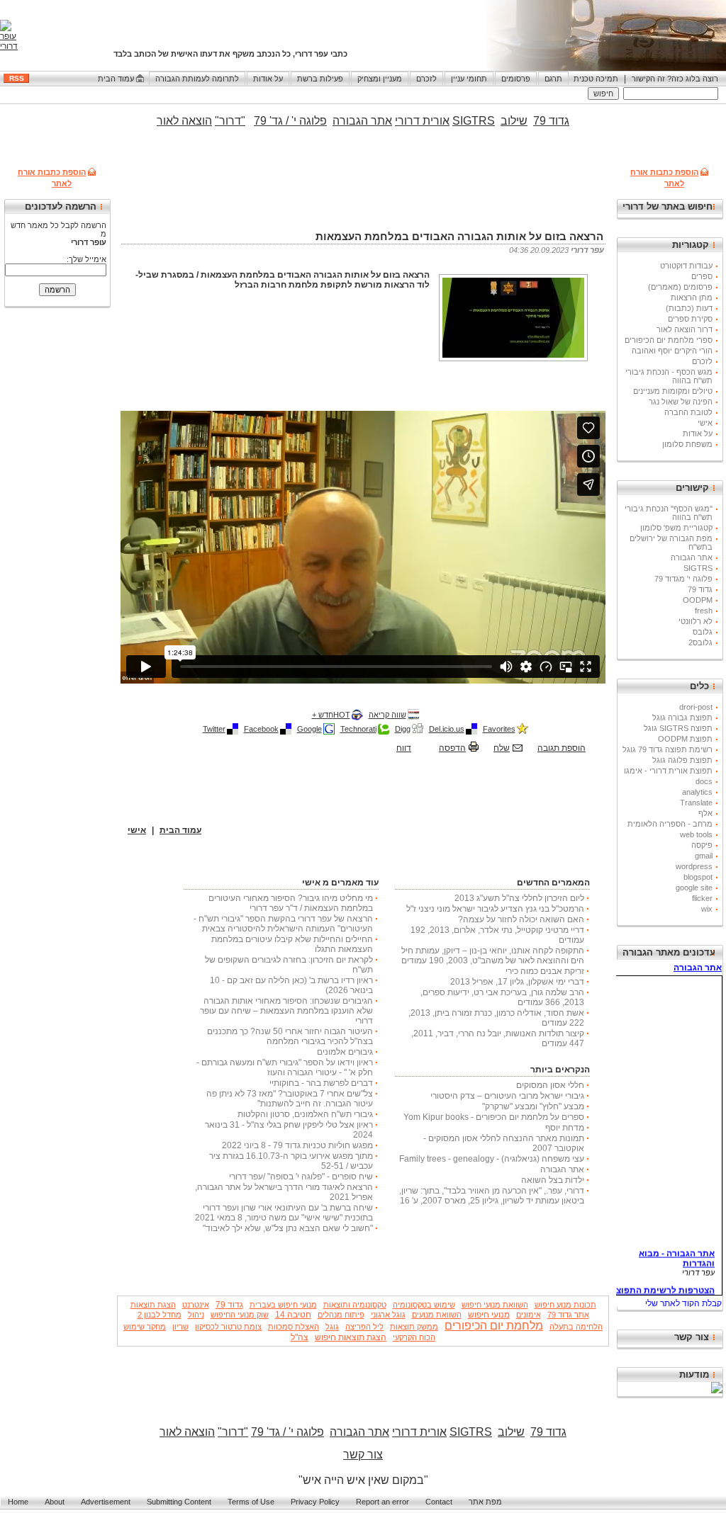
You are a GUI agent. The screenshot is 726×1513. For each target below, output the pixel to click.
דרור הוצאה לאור (685, 329)
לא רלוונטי (695, 621)
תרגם (553, 78)
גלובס (703, 632)
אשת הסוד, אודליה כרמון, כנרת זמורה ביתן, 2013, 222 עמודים (496, 1018)
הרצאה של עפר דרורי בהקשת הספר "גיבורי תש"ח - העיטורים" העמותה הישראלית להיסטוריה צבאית (283, 924)
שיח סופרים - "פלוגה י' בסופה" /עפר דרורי (301, 1177)
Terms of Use (251, 1501)
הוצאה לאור (187, 1432)
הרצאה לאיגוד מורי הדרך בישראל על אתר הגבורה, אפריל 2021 (284, 1192)
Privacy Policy (315, 1501)
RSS (16, 78)
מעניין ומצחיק (379, 78)
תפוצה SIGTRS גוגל (678, 728)
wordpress (694, 866)
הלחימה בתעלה (576, 1326)
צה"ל (299, 1337)
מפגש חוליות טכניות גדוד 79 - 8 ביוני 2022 (297, 1145)
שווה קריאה (387, 714)
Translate (696, 802)
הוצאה (195, 121)
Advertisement (105, 1501)
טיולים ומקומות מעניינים (673, 391)
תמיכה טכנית (596, 78)
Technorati (358, 729)
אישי (705, 423)
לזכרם (426, 78)
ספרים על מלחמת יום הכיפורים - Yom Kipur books (493, 1117)
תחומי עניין (469, 78)
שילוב (514, 121)
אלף (705, 813)
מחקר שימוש (144, 1326)
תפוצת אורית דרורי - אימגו (668, 770)
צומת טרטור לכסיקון (228, 1326)
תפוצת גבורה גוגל (682, 717)
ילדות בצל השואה (552, 1180)
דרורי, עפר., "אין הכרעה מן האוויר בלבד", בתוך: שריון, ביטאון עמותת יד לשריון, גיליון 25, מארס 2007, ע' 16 (491, 1196)
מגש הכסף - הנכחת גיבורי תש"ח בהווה (669, 376)
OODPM (698, 600)
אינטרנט (195, 1304)
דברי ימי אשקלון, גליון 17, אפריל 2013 (517, 982)
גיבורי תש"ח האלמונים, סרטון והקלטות (305, 1114)
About (55, 1501)
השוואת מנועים (437, 1314)
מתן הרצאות (692, 297)
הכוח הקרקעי (414, 1337)
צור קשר (691, 1337)
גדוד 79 (700, 589)
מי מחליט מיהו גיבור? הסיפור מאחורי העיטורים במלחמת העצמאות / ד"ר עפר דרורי (290, 903)
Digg (403, 729)
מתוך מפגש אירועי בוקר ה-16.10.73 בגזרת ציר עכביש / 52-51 (291, 1161)
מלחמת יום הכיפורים (494, 1326)
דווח (403, 748)
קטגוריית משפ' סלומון (676, 527)
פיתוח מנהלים (341, 1314)
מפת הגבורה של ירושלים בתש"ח (671, 542)
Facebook (261, 729)
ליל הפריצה (364, 1326)
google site (694, 887)
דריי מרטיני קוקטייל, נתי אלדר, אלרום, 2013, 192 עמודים (497, 935)
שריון (180, 1326)
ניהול (196, 1314)
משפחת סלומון (687, 444)
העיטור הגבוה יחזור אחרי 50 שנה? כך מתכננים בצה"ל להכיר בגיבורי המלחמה (290, 1036)
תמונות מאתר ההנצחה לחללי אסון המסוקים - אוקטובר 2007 (503, 1143)
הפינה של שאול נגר (681, 401)
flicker (702, 898)
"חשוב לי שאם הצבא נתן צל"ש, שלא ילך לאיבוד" (288, 1228)
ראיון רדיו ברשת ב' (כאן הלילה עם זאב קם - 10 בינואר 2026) (291, 985)
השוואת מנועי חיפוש (495, 1304)
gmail (704, 855)
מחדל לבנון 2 (160, 1314)
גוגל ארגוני (388, 1314)
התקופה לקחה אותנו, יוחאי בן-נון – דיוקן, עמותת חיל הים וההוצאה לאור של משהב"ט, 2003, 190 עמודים (492, 955)
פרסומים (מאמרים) (680, 287)
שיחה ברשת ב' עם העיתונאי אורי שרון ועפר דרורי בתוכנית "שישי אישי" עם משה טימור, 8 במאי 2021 (284, 1213)
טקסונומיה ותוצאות (354, 1304)
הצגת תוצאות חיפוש (350, 1337)
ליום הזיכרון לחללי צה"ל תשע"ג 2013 (519, 898)
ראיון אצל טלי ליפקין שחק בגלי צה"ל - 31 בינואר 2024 (289, 1130)
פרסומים (515, 78)
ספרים (702, 276)
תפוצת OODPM (685, 739)
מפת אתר (485, 1501)
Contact (438, 1501)
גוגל (332, 1326)
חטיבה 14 (293, 1315)
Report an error (382, 1501)
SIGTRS (698, 568)
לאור (168, 121)
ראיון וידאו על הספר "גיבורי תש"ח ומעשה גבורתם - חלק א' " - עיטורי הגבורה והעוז (284, 1067)
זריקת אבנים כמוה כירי (545, 971)
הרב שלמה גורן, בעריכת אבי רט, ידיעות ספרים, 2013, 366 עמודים (502, 997)
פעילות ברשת (320, 78)
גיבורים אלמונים (345, 1052)
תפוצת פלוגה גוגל (682, 760)
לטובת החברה (688, 412)
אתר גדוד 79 (568, 1314)
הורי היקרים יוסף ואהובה (672, 350)
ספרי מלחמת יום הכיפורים (669, 340)
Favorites (499, 729)
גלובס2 (700, 642)
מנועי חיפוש (489, 1315)
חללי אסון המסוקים (550, 1085)
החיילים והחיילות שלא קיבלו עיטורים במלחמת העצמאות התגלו (292, 944)
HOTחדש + (331, 714)
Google (309, 729)
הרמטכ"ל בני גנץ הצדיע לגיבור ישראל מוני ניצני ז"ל (495, 909)
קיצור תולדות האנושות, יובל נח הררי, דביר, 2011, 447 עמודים (497, 1038)
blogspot (698, 877)
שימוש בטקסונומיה (424, 1304)
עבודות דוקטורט (686, 265)
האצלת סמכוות (293, 1326)
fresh (704, 610)
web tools (696, 834)
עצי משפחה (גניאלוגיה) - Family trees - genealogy (491, 1159)
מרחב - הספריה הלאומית (670, 824)
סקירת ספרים (690, 318)
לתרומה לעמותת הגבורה (197, 78)
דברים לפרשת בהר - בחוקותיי (321, 1083)
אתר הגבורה (692, 557)
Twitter (214, 729)
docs (704, 781)
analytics (697, 792)
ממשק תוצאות (414, 1326)
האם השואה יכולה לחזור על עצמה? (521, 919)
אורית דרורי (422, 121)
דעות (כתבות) (689, 308)
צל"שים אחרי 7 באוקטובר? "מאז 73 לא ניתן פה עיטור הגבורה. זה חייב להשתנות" (289, 1099)
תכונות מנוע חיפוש (565, 1304)
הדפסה (452, 748)
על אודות (268, 78)
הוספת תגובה (561, 748)
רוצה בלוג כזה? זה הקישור (675, 78)
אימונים (528, 1314)
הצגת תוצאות (153, 1304)
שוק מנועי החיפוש (240, 1314)
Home (18, 1501)
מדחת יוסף (564, 1128)
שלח (501, 748)
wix (707, 909)
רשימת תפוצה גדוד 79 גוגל (667, 749)
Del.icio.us (446, 729)
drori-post (696, 707)
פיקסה (702, 845)
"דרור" (230, 121)
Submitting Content (179, 1501)
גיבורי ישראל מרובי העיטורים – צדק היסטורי (507, 1096)
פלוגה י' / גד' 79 (290, 121)
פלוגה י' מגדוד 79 (683, 578)
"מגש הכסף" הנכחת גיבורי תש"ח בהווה (669, 512)
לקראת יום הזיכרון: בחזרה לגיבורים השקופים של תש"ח (289, 965)
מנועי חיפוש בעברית (283, 1304)
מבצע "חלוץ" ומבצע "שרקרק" (533, 1106)
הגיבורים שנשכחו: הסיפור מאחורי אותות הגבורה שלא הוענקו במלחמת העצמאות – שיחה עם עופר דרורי (286, 1011)
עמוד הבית (116, 78)
